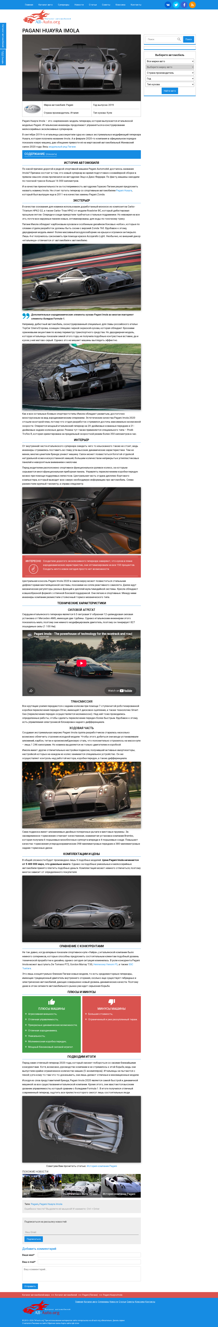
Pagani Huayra (124, 190)
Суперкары (63, 4)
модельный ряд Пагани (62, 146)
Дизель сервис (119, 1320)
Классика (120, 4)
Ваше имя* (28, 1255)
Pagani (34, 1204)
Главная (29, 4)
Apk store (75, 1323)
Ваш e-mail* (29, 1262)
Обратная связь (54, 1323)
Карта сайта (66, 1323)
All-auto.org (46, 17)
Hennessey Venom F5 (105, 964)
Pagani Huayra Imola (50, 1204)
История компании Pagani (102, 1166)
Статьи (93, 4)
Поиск (188, 39)
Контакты (136, 4)
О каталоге (26, 1323)
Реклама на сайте (39, 1323)
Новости (79, 4)
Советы (106, 4)
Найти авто (170, 91)
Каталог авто (45, 4)
